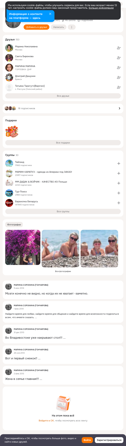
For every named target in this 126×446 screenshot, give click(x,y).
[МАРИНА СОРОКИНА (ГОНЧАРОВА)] (8, 286)
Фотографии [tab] (14, 224)
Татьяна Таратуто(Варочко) (30, 85)
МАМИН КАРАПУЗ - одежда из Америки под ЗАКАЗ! (43, 171)
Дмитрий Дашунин (25, 76)
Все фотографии (63, 271)
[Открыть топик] (63, 293)
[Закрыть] (50, 14)
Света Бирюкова (24, 56)
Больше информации (101, 8)
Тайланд (19, 162)
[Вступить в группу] (119, 163)
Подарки (11, 120)
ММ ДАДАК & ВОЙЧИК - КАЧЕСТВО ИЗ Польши (41, 181)
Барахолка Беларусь (26, 201)
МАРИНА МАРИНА (25, 66)
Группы (10, 155)
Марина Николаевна (26, 46)
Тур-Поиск (21, 191)
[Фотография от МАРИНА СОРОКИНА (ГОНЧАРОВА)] (22, 247)
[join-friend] (119, 48)
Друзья (10, 39)
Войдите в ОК (46, 420)
